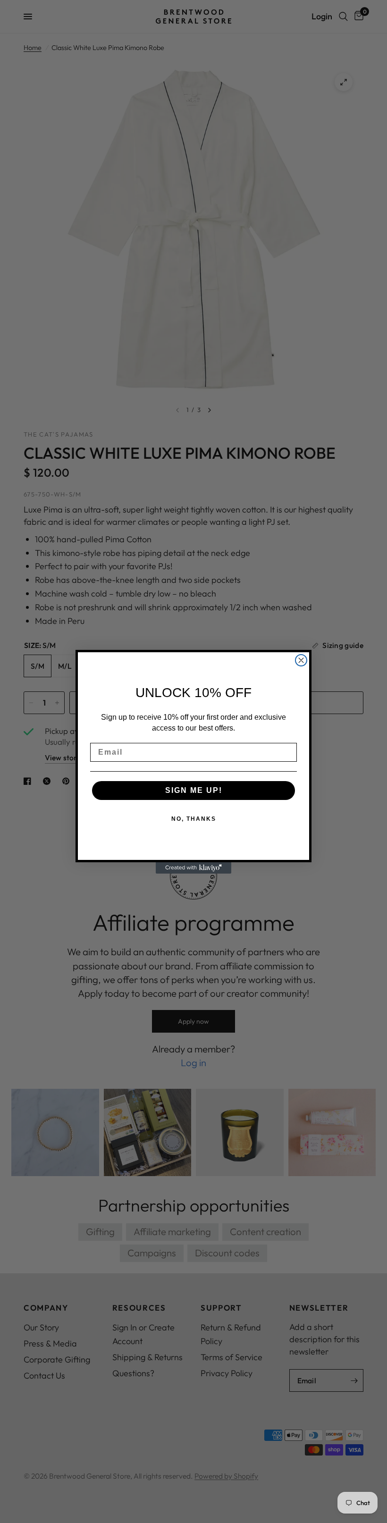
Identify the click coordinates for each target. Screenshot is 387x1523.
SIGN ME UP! (193, 790)
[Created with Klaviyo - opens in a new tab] (193, 868)
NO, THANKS (193, 819)
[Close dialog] (301, 660)
